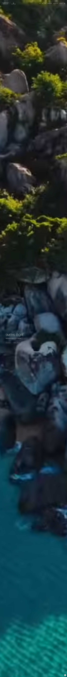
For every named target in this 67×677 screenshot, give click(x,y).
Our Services (55, 3)
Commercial (49, 3)
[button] (9, 342)
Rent (45, 3)
